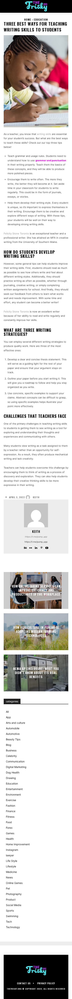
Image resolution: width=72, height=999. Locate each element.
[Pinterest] (41, 547)
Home (27, 19)
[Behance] (25, 547)
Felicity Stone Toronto (16, 233)
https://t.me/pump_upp (36, 536)
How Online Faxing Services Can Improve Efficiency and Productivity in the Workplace (36, 590)
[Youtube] (46, 547)
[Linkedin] (36, 547)
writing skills (44, 134)
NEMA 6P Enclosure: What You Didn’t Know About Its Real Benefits (36, 672)
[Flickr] (30, 547)
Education (41, 19)
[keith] (29, 497)
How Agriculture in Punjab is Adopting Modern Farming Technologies (36, 631)
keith (36, 497)
